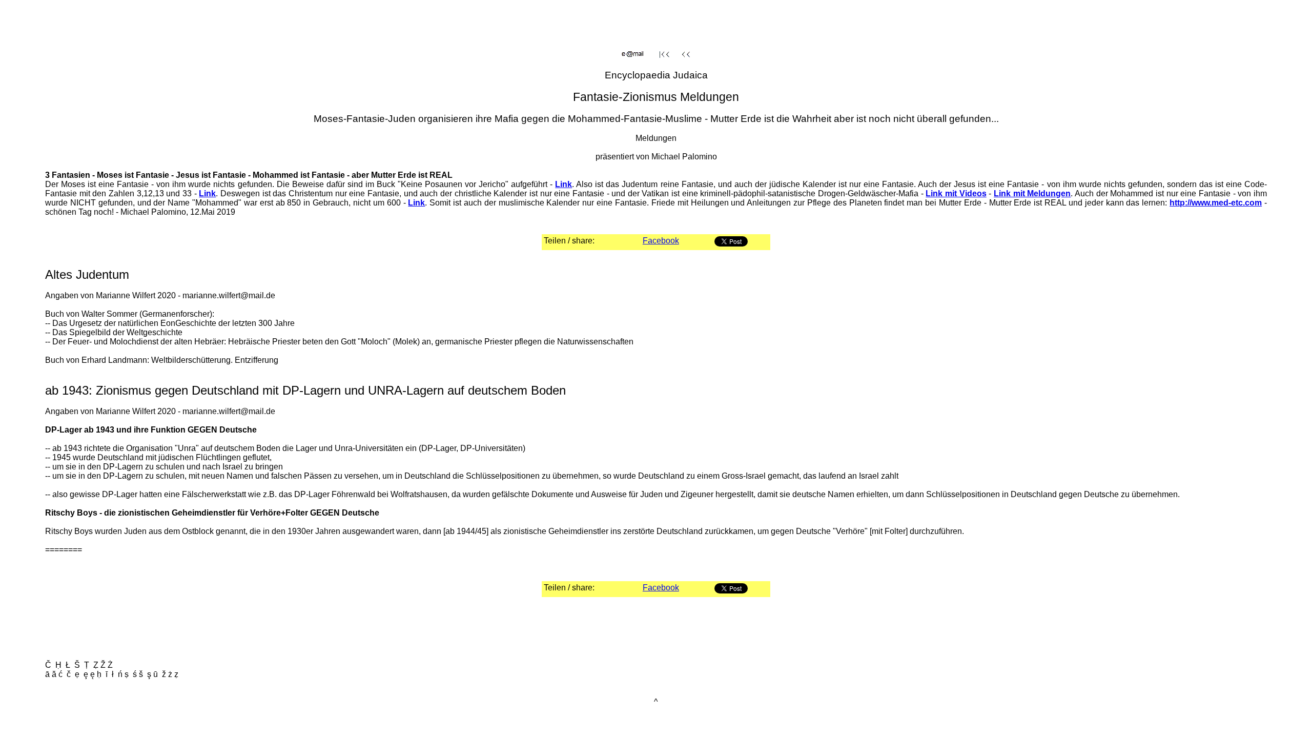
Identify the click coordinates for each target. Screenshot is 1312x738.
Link (563, 184)
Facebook (661, 240)
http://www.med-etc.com (1216, 202)
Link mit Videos (956, 193)
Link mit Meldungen (1032, 193)
